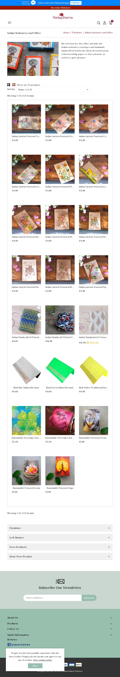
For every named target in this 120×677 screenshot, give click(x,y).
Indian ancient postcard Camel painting (26, 136)
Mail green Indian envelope (60, 387)
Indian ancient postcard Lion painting (93, 186)
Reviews (12, 639)
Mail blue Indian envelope (26, 387)
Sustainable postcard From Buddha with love (93, 437)
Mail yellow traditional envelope (93, 387)
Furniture (15, 528)
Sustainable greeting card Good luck (26, 437)
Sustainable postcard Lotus (26, 488)
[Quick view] (29, 119)
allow (35, 665)
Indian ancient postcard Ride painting (59, 237)
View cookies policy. (42, 660)
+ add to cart (23, 119)
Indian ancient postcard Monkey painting (26, 237)
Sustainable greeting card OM (59, 437)
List (13, 84)
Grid (8, 84)
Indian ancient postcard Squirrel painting (93, 287)
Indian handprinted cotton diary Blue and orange (93, 337)
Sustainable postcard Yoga (60, 488)
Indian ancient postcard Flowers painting (59, 186)
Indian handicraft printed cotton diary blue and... (59, 337)
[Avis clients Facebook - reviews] (18, 644)
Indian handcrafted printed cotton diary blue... (26, 337)
